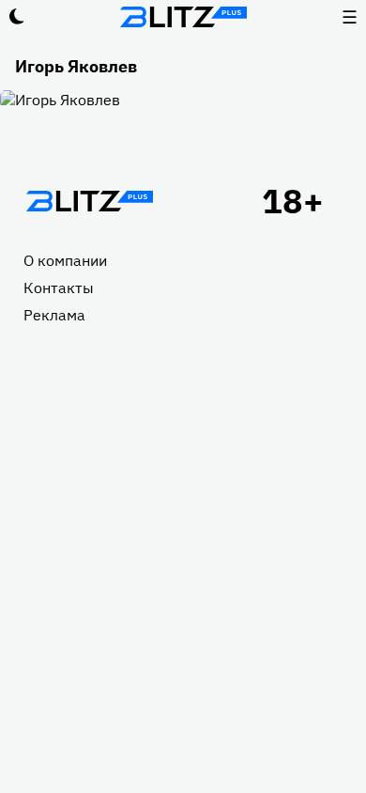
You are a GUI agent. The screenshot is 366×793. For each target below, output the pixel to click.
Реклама (54, 314)
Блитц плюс (183, 17)
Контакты (58, 287)
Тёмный (17, 17)
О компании (65, 260)
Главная (89, 201)
